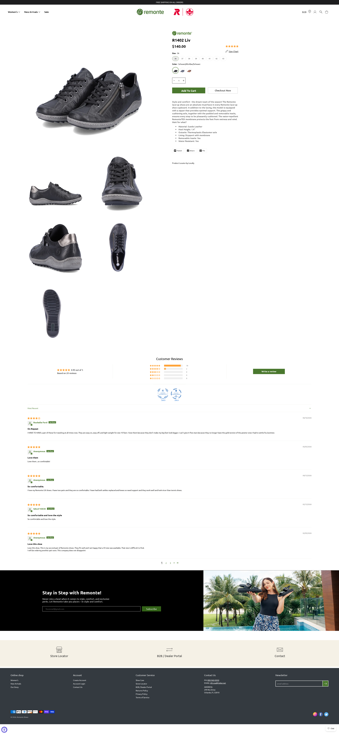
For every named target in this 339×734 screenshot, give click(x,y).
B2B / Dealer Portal (144, 687)
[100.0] (163, 393)
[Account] (315, 12)
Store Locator (141, 683)
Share (192, 151)
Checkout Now (223, 90)
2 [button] (166, 563)
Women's (13, 11)
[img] (34, 418)
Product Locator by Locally (183, 163)
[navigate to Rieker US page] (188, 12)
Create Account (79, 680)
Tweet (179, 151)
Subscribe (151, 608)
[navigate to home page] (150, 12)
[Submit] (325, 684)
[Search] (321, 12)
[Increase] (184, 80)
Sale (46, 11)
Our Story (15, 687)
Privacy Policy (141, 694)
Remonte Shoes (22, 717)
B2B (304, 12)
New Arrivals (31, 11)
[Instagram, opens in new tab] (315, 714)
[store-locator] (309, 12)
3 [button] (170, 563)
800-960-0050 (213, 680)
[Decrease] (174, 80)
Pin (203, 151)
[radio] (175, 58)
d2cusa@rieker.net (218, 683)
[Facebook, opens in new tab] (321, 714)
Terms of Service (142, 697)
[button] (232, 46)
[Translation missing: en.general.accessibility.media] (88, 81)
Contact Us (77, 687)
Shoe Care (140, 680)
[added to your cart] (326, 12)
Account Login (79, 683)
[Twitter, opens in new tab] (326, 714)
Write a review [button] (269, 371)
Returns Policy (142, 690)
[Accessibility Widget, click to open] (4, 730)
